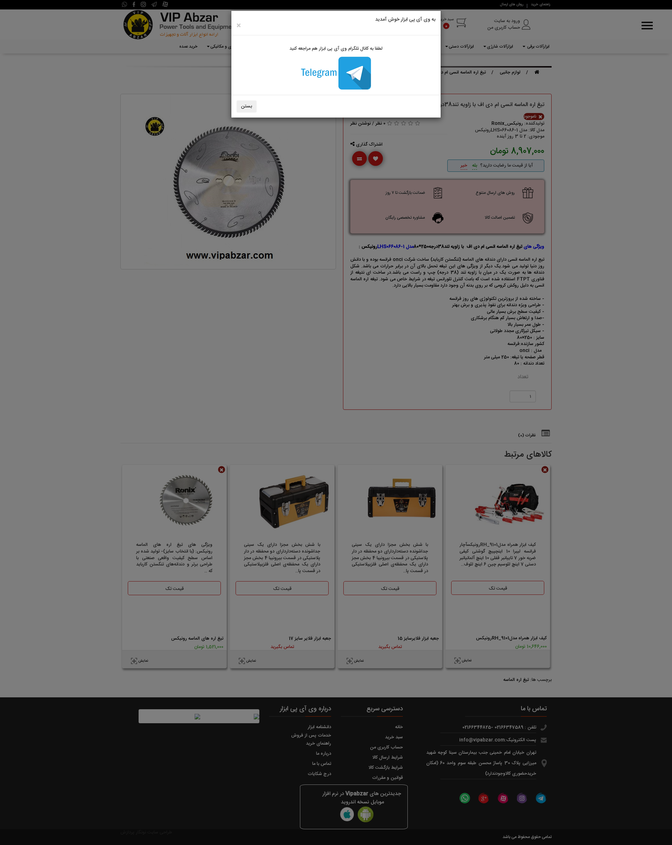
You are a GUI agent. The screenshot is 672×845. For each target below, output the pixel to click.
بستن (246, 106)
